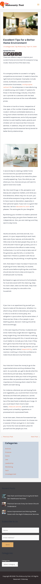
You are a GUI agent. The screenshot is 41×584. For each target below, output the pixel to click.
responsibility (27, 349)
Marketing (9, 467)
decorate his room (23, 206)
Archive (8, 449)
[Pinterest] (12, 54)
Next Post (35, 437)
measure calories (14, 407)
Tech (7, 470)
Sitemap (25, 579)
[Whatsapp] (16, 54)
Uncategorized (8, 46)
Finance (8, 452)
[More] (20, 54)
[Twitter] (8, 54)
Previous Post (7, 437)
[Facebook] (5, 54)
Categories (6, 561)
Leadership (9, 463)
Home (7, 456)
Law (6, 459)
